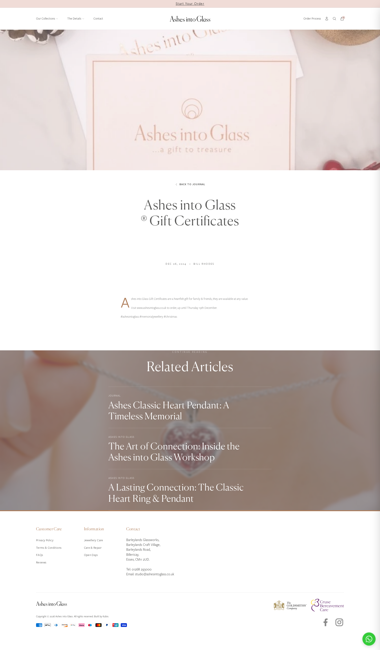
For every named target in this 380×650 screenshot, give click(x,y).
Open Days (91, 555)
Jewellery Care (93, 540)
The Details (74, 18)
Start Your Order (190, 4)
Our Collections (45, 18)
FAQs (39, 555)
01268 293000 (142, 569)
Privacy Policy (44, 540)
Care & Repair (93, 548)
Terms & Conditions (48, 548)
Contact (98, 18)
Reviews (41, 562)
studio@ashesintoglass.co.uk (154, 574)
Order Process (312, 18)
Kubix (105, 616)
